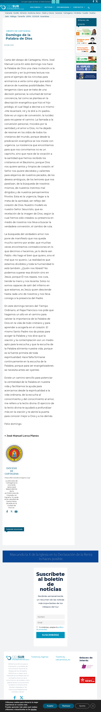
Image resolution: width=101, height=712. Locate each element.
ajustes (33, 709)
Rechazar (66, 706)
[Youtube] (16, 511)
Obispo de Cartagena (18, 31)
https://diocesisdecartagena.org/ (11, 478)
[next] (57, 1)
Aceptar (50, 706)
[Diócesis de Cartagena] (14, 453)
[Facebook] (93, 1)
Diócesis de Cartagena (12, 471)
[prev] (53, 1)
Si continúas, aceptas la (49, 628)
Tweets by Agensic (40, 657)
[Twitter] (96, 1)
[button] (88, 8)
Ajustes (82, 706)
